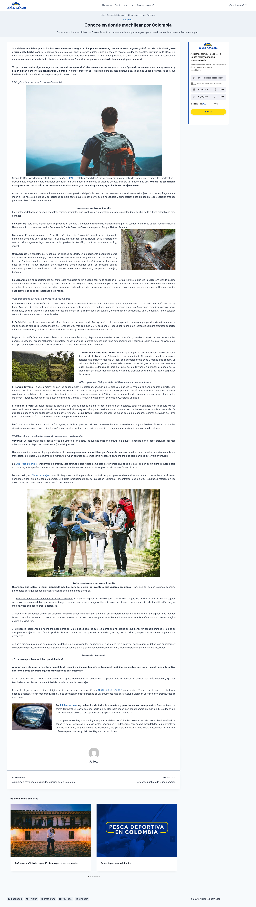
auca (122, 382)
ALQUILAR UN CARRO (110, 690)
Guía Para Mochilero (27, 463)
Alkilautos (107, 5)
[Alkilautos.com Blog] (16, 5)
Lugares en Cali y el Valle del (101, 382)
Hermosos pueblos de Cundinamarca (155, 779)
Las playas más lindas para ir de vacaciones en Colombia (50, 436)
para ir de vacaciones (138, 382)
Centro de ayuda (124, 5)
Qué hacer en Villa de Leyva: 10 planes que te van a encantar (46, 863)
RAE (71, 178)
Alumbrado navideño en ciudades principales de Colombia (43, 779)
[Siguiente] (172, 839)
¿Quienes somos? (144, 5)
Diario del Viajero (40, 475)
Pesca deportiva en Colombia (116, 863)
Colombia (128, 20)
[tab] (88, 876)
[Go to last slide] (15, 839)
